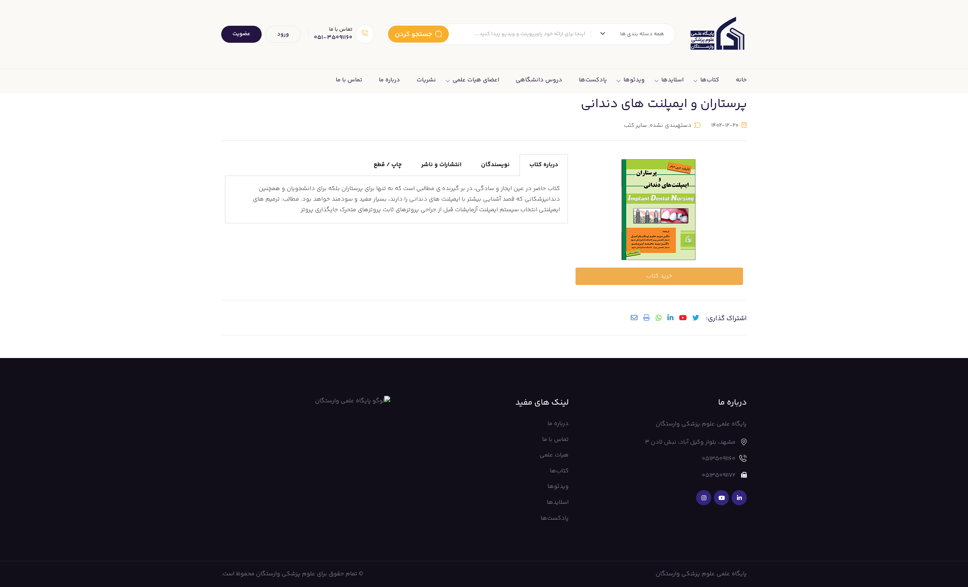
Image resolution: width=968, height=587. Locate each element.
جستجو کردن (413, 34)
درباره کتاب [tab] (543, 165)
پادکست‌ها (593, 80)
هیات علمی (554, 455)
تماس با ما (349, 80)
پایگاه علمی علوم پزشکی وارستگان (701, 574)
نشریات (426, 80)
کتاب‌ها (709, 80)
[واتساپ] (659, 317)
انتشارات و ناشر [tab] (441, 165)
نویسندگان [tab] (495, 165)
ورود (283, 34)
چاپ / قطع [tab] (388, 165)
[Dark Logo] (717, 34)
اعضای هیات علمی (476, 80)
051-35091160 (333, 37)
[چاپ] (646, 317)
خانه (741, 80)
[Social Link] (739, 497)
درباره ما (389, 80)
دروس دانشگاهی (539, 80)
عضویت (241, 34)
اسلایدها (672, 80)
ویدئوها (634, 80)
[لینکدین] (670, 317)
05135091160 (718, 459)
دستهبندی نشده (670, 125)
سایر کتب (635, 125)
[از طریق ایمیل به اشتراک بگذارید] (634, 317)
